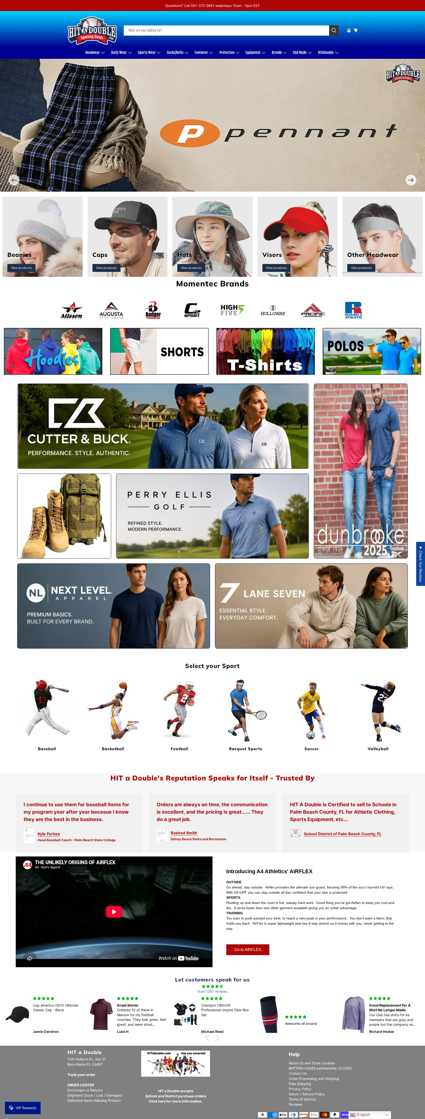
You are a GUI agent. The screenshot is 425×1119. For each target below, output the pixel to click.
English (363, 1115)
